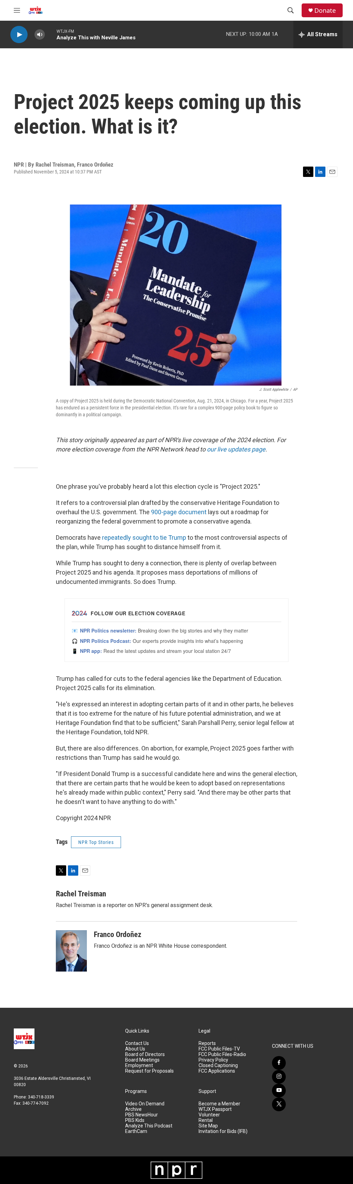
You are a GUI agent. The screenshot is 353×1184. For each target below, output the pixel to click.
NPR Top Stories (96, 842)
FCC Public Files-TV (219, 1049)
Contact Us (137, 1043)
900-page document (178, 512)
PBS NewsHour (141, 1114)
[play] (18, 35)
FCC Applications (217, 1071)
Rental (206, 1120)
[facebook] (279, 1063)
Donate (325, 10)
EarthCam (136, 1131)
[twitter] (279, 1104)
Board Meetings (142, 1060)
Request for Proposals (149, 1071)
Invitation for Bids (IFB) (223, 1131)
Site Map (208, 1125)
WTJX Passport (215, 1109)
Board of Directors (145, 1054)
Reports (207, 1043)
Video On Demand (144, 1103)
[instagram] (279, 1077)
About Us (135, 1049)
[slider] (51, 34)
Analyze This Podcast (148, 1125)
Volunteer (209, 1114)
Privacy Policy (213, 1060)
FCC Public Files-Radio (222, 1054)
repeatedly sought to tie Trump (144, 537)
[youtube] (279, 1090)
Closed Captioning (218, 1065)
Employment (139, 1065)
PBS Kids (134, 1120)
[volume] (40, 34)
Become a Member (219, 1103)
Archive (133, 1109)
